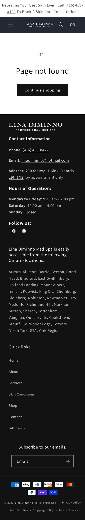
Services (16, 382)
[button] (10, 25)
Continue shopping (42, 90)
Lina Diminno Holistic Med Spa (35, 503)
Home (14, 360)
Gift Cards (17, 428)
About (14, 371)
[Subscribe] (67, 461)
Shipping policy (43, 510)
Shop (13, 405)
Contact (15, 416)
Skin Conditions (22, 394)
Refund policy (19, 510)
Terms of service (69, 510)
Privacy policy (71, 502)
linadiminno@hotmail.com (45, 160)
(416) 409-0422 (36, 149)
